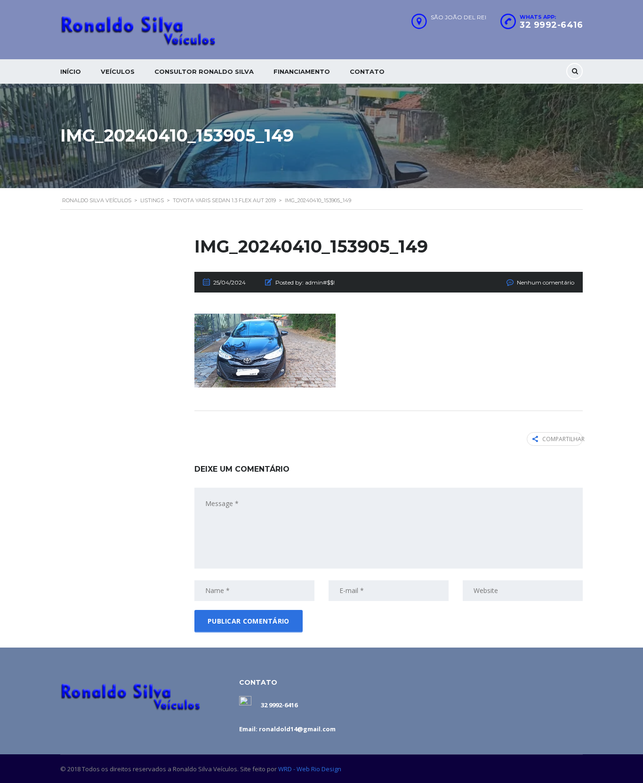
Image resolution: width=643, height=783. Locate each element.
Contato (367, 71)
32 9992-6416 (551, 25)
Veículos (118, 71)
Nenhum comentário (545, 282)
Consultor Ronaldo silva (204, 71)
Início (70, 71)
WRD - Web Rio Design (309, 769)
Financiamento (301, 71)
